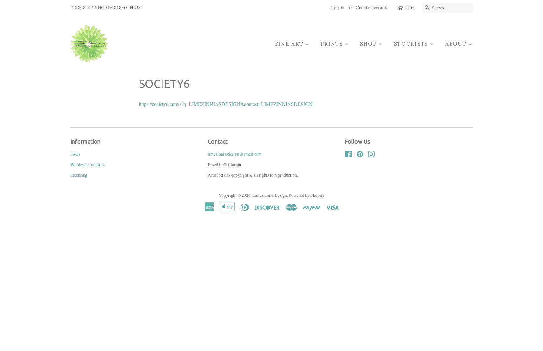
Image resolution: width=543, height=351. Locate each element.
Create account (372, 7)
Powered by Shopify (307, 195)
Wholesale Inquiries (87, 164)
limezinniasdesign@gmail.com (235, 154)
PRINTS (332, 43)
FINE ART (290, 43)
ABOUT (456, 43)
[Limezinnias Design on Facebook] (348, 155)
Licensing (78, 175)
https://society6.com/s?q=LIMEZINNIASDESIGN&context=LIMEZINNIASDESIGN (226, 104)
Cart (410, 7)
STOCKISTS (412, 43)
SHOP (369, 43)
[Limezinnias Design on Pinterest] (359, 155)
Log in (337, 7)
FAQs (75, 154)
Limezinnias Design (269, 195)
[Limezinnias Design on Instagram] (371, 155)
